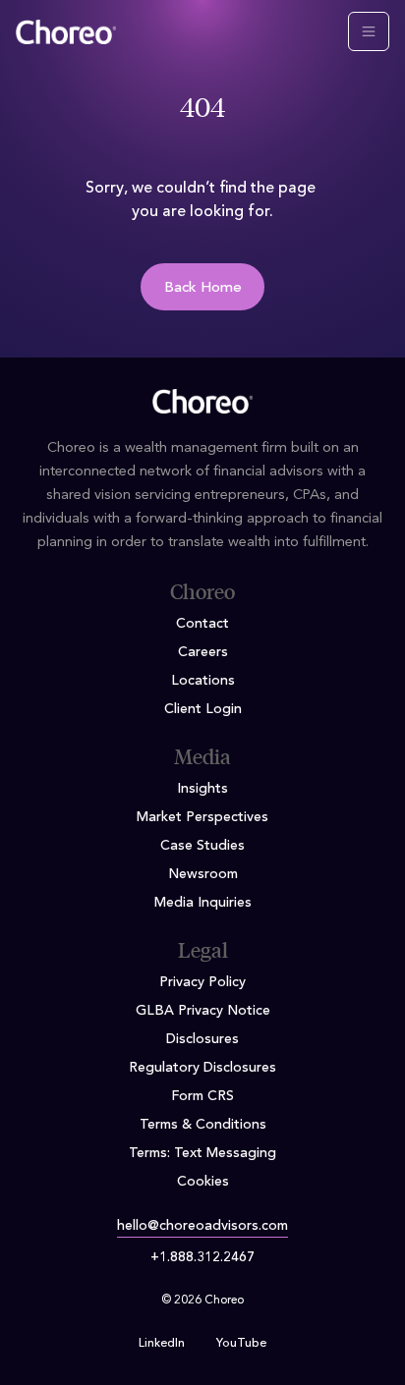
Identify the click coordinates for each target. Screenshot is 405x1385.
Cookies (203, 1182)
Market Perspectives (202, 817)
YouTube (241, 1344)
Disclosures (202, 1039)
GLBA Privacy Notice (203, 1011)
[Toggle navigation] (368, 31)
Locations (203, 681)
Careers (203, 652)
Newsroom (203, 874)
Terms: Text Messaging (202, 1153)
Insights (202, 789)
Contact (202, 624)
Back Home (203, 288)
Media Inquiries (203, 903)
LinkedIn (162, 1344)
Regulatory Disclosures (202, 1068)
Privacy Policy (202, 982)
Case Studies (202, 846)
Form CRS (202, 1096)
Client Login (203, 709)
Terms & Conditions (203, 1125)
